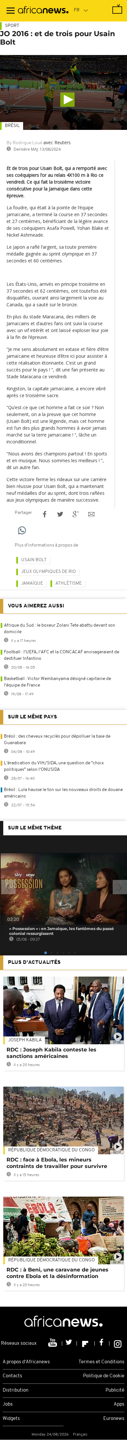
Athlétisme (68, 583)
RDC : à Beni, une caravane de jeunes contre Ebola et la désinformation (57, 1273)
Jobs (8, 1404)
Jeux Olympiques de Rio (48, 571)
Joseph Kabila (25, 1040)
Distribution (15, 1390)
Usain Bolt (34, 560)
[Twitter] (69, 1343)
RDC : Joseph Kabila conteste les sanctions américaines (51, 1053)
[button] (67, 99)
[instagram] (117, 1343)
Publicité (115, 1390)
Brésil (12, 125)
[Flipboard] (86, 1343)
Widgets (11, 1418)
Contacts (12, 1376)
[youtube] (53, 1343)
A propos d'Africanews (26, 1362)
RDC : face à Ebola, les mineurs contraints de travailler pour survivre (57, 1163)
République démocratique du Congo (51, 1150)
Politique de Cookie (103, 1376)
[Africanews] (43, 11)
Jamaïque (32, 583)
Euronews (113, 1418)
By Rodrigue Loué (24, 143)
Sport (12, 25)
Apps (119, 1404)
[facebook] (102, 1343)
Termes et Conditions (101, 1362)
